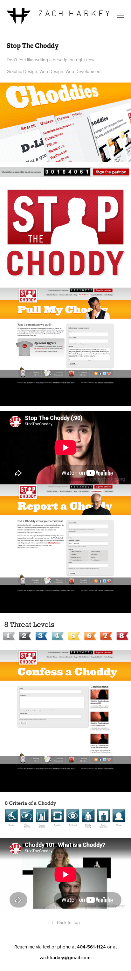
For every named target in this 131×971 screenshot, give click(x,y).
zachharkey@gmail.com (65, 957)
